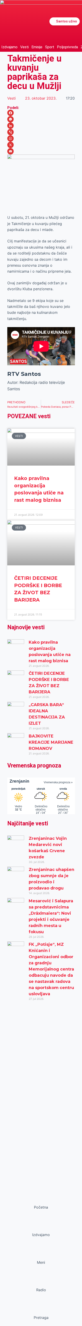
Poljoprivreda (67, 47)
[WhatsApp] (41, 138)
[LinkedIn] (41, 125)
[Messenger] (41, 119)
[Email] (41, 151)
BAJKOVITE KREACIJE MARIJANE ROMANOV (51, 742)
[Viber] (41, 132)
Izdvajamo (9, 47)
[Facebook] (41, 113)
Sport (49, 47)
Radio (41, 1290)
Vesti (24, 47)
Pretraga (41, 1317)
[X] (41, 145)
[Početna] (41, 1198)
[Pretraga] (41, 1309)
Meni (41, 1262)
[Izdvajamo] (41, 1226)
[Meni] (41, 1253)
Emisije (36, 47)
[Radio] (41, 1281)
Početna (41, 1207)
